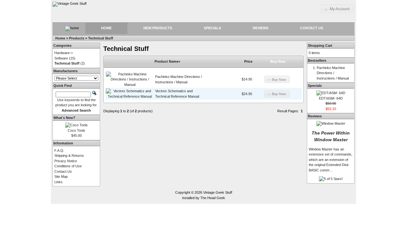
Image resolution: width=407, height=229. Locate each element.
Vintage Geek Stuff (217, 192)
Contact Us (311, 28)
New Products (157, 28)
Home (106, 28)
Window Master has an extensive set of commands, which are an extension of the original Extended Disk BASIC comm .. (330, 159)
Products (76, 38)
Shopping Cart (320, 45)
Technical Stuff (100, 38)
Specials (212, 28)
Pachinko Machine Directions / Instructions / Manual (333, 73)
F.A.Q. (59, 150)
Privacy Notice (65, 161)
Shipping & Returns (69, 155)
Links (58, 182)
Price (248, 61)
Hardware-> (63, 53)
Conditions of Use (68, 166)
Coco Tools (76, 130)
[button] (337, 9)
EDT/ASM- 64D (331, 98)
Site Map (61, 176)
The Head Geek (212, 198)
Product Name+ (167, 61)
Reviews (260, 28)
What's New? (64, 118)
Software (61, 58)
